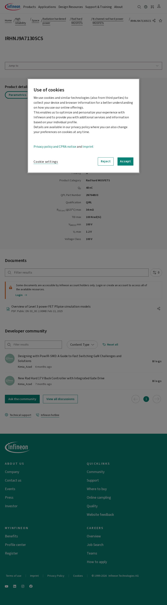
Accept (125, 161)
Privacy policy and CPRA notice (55, 146)
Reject (106, 161)
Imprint (87, 146)
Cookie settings (46, 161)
